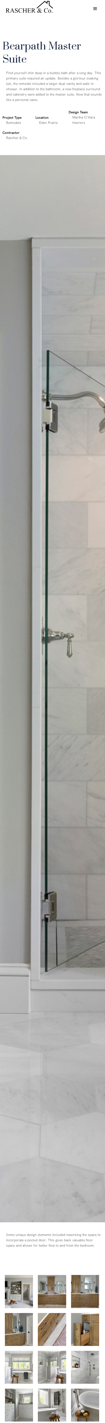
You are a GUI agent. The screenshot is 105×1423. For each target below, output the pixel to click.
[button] (95, 8)
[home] (28, 6)
